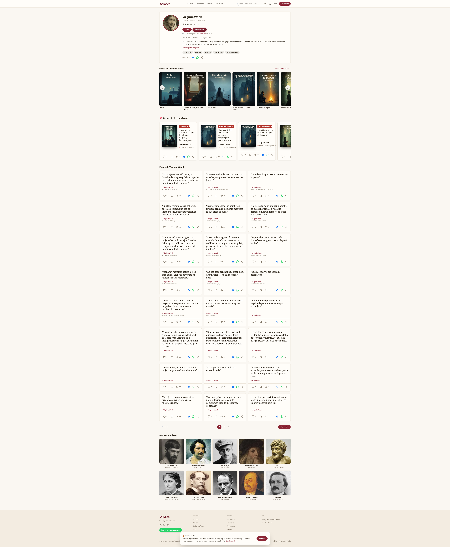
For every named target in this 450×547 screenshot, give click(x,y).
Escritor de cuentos (232, 52)
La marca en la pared (264, 108)
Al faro (161, 108)
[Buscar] (265, 4)
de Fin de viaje (210, 315)
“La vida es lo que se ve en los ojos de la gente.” (269, 176)
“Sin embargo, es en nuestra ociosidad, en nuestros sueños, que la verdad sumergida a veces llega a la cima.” (269, 372)
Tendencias (200, 4)
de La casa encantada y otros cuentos (217, 189)
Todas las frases (198, 526)
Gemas (229, 529)
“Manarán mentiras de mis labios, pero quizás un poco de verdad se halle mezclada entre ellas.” (179, 275)
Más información (230, 541)
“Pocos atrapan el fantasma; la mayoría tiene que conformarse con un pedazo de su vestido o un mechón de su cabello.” (180, 305)
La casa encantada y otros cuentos (241, 109)
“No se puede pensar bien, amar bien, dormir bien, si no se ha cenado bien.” (225, 275)
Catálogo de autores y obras (270, 519)
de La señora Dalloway (168, 221)
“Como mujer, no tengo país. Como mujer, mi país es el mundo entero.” (179, 369)
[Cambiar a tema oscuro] (270, 4)
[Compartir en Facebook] (193, 57)
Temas (195, 523)
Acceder (275, 4)
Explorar (190, 4)
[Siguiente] (287, 87)
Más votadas (231, 519)
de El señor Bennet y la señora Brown (173, 315)
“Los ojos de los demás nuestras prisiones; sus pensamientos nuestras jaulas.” (178, 400)
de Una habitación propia (169, 189)
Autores (209, 4)
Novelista (198, 52)
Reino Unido (187, 52)
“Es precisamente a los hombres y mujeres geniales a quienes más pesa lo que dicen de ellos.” (224, 209)
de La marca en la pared (257, 284)
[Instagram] (164, 525)
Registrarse (285, 4)
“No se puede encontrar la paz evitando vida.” (221, 369)
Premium (203, 34)
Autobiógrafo (219, 52)
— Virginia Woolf (185, 144)
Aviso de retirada (266, 523)
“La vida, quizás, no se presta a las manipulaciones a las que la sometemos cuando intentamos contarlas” (223, 401)
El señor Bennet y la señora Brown (193, 109)
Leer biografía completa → (191, 48)
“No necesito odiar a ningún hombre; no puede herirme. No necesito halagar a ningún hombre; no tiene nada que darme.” (269, 210)
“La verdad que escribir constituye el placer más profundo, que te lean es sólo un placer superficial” (269, 400)
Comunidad (219, 4)
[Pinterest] (168, 525)
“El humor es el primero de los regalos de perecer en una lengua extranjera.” (267, 303)
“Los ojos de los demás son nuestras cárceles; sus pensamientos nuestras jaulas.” (224, 177)
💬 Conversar (199, 29)
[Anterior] (162, 87)
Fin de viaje (212, 108)
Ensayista (208, 52)
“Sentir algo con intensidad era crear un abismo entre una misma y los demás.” (224, 303)
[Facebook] (160, 525)
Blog (194, 529)
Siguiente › (284, 427)
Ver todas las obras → (283, 68)
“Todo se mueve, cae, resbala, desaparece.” (265, 273)
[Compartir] (202, 57)
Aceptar (262, 538)
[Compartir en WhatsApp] (197, 57)
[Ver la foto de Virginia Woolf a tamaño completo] (171, 23)
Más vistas (230, 523)
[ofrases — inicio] (165, 3)
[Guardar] (171, 157)
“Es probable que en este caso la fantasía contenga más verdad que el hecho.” (269, 240)
